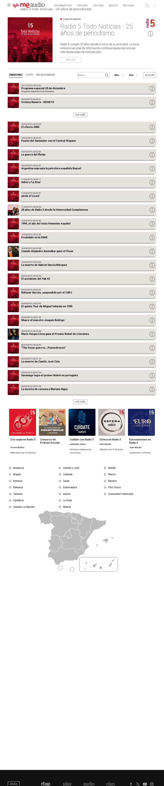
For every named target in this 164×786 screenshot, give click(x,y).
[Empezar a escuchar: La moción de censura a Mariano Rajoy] (82, 389)
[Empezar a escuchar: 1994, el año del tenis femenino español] (82, 223)
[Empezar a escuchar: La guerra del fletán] (82, 154)
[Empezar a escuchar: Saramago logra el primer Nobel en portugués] (82, 375)
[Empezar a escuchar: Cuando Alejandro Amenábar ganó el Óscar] (82, 251)
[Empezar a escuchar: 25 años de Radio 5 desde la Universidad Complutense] (82, 210)
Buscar (150, 75)
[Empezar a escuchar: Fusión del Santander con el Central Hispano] (82, 141)
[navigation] (94, 6)
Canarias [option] (18, 493)
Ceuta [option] (66, 480)
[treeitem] (63, 6)
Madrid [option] (67, 506)
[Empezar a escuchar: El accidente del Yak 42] (82, 279)
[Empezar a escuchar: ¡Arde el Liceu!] (82, 196)
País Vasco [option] (114, 487)
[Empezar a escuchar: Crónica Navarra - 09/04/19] (82, 102)
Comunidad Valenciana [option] (120, 493)
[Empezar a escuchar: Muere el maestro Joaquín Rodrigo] (82, 320)
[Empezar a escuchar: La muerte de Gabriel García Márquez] (82, 265)
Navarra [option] (112, 480)
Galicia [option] (66, 493)
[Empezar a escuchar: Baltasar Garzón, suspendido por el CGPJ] (82, 292)
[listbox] (82, 487)
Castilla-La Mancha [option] (23, 506)
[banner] (29, 6)
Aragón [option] (17, 474)
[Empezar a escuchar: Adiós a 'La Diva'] (82, 182)
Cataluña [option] (67, 474)
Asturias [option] (17, 480)
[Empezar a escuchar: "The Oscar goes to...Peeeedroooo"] (82, 348)
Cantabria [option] (18, 500)
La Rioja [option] (67, 500)
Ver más (80, 114)
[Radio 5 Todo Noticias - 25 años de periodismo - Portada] (29, 6)
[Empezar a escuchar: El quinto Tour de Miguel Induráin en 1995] (82, 306)
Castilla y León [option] (71, 467)
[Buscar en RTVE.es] (147, 6)
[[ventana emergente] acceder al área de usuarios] (155, 6)
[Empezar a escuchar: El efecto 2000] (82, 127)
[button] (9, 6)
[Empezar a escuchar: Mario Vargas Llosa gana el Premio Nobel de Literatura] (82, 334)
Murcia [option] (112, 474)
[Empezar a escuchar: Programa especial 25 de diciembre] (82, 88)
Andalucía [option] (18, 467)
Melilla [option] (112, 467)
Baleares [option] (18, 487)
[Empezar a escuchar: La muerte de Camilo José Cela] (82, 361)
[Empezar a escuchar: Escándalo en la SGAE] (82, 237)
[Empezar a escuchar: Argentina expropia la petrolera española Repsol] (82, 168)
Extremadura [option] (70, 487)
